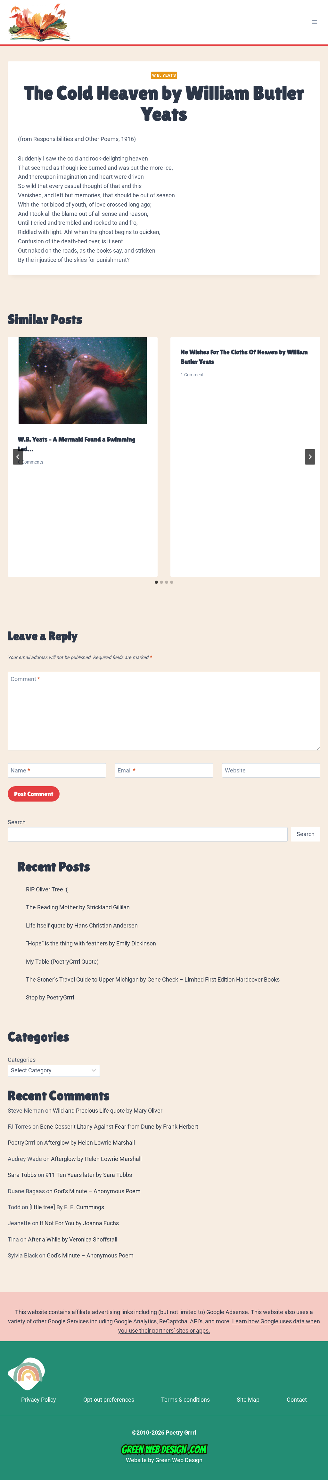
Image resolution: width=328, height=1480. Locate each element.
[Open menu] (314, 22)
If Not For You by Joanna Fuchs (79, 1223)
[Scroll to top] (320, 1390)
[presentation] (83, 380)
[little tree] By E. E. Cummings (66, 1207)
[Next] (310, 457)
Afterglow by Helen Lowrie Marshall (89, 1142)
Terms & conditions (185, 1399)
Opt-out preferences (108, 1399)
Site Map (248, 1399)
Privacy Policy (38, 1399)
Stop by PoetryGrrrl (50, 997)
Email (126, 770)
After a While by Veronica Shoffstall (72, 1239)
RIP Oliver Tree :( (47, 889)
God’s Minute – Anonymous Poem (97, 1191)
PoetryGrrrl (21, 1142)
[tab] (156, 582)
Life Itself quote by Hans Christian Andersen (82, 925)
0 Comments (30, 462)
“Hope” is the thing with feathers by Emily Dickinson (91, 943)
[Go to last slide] (18, 457)
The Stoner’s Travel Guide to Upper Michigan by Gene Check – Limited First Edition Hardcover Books (153, 979)
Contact (297, 1399)
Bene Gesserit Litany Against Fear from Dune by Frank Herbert (119, 1126)
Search (17, 822)
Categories (22, 1059)
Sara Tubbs (22, 1174)
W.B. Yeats (164, 75)
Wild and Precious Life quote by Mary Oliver (107, 1110)
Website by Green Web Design (164, 1460)
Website (235, 770)
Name (20, 770)
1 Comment (192, 375)
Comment (25, 679)
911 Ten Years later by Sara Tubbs (88, 1174)
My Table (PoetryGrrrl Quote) (62, 961)
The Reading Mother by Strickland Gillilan (78, 907)
